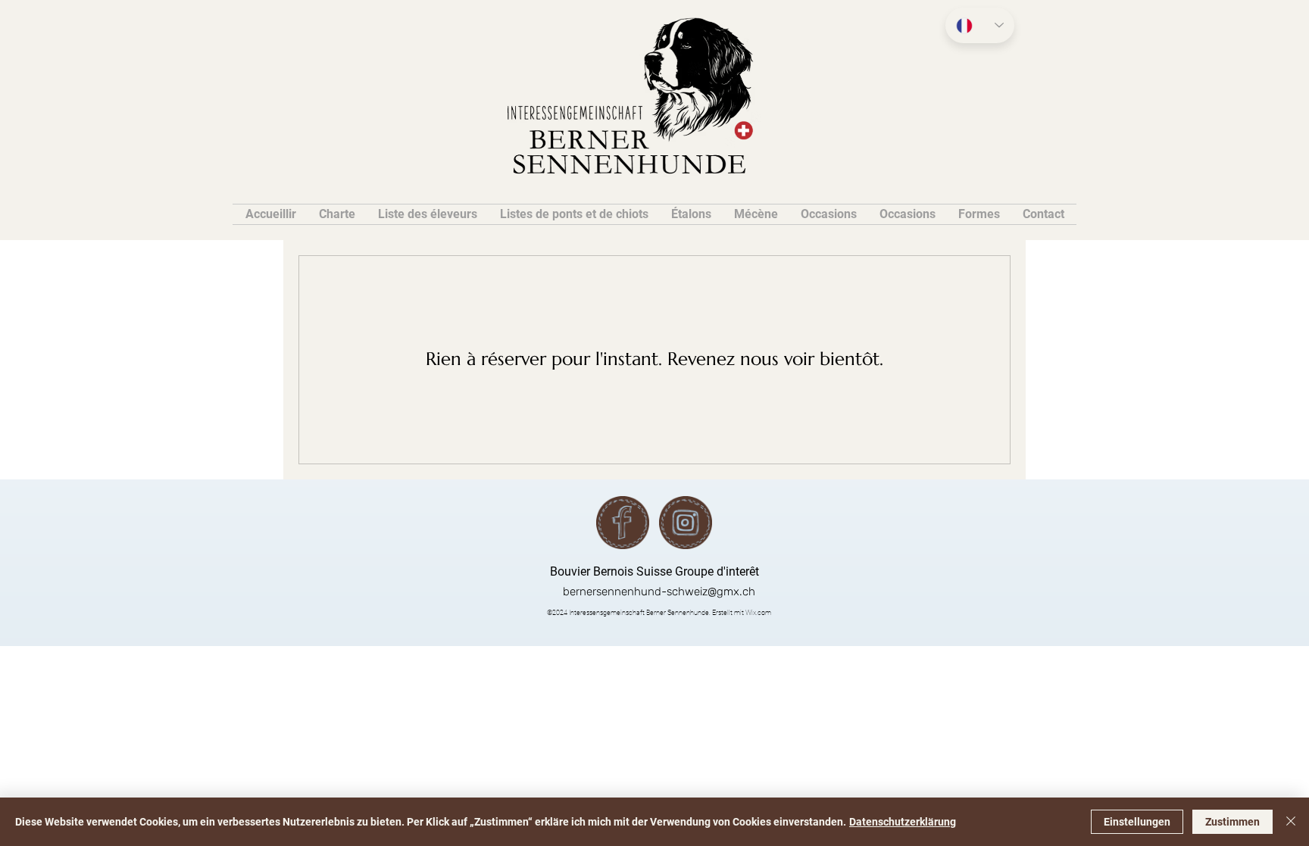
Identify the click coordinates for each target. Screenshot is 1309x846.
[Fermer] (1291, 822)
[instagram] (685, 522)
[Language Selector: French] (979, 25)
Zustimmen (1232, 822)
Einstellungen (1137, 822)
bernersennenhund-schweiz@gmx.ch (659, 591)
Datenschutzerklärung (902, 822)
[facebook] (622, 522)
